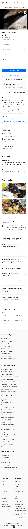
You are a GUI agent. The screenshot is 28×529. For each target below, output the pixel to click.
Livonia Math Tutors (5, 346)
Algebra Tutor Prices (6, 460)
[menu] (3, 3)
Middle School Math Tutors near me (9, 441)
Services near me (6, 511)
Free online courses (6, 506)
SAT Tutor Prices (5, 457)
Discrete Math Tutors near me (8, 434)
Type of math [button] (6, 65)
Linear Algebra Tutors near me (8, 439)
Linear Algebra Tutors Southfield (9, 386)
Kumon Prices (4, 470)
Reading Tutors (18, 484)
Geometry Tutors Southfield (8, 379)
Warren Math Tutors (6, 353)
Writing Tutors (17, 496)
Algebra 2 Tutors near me (7, 402)
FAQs (24, 92)
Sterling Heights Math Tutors (8, 358)
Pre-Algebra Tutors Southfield (8, 384)
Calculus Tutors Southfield (7, 374)
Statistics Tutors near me (7, 444)
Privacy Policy (5, 525)
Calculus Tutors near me (7, 404)
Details (8, 92)
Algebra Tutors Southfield (7, 369)
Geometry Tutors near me (7, 412)
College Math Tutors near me (8, 417)
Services (20, 525)
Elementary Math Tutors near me (9, 429)
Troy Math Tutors (5, 348)
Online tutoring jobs (19, 504)
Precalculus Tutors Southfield (8, 381)
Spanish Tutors (18, 493)
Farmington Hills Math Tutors (8, 341)
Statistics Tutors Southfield (7, 389)
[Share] (25, 12)
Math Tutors (9, 7)
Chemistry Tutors (18, 491)
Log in (3, 484)
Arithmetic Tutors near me (7, 437)
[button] (14, 245)
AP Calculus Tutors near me (7, 427)
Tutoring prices (5, 504)
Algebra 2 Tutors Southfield (7, 371)
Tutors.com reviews (19, 517)
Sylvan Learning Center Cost (8, 465)
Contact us (4, 491)
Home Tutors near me (6, 419)
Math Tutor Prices (5, 455)
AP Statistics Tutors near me (7, 424)
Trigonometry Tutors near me (8, 446)
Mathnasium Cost (5, 462)
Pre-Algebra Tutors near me (8, 432)
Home (3, 7)
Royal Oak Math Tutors (6, 338)
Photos (14, 92)
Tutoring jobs (17, 501)
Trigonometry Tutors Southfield (8, 391)
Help (3, 493)
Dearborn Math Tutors (6, 351)
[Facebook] (14, 527)
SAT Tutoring (17, 489)
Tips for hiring (5, 501)
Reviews (19, 92)
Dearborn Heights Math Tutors (8, 343)
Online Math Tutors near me (7, 407)
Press (3, 489)
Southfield (16, 7)
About (3, 92)
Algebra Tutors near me (6, 400)
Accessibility (13, 525)
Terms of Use (16, 523)
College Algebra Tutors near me (9, 409)
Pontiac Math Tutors (6, 356)
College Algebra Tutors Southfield (9, 376)
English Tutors (17, 486)
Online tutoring (5, 509)
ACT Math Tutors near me (7, 422)
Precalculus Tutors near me (7, 414)
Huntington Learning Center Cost (9, 467)
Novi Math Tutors (5, 361)
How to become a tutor (20, 510)
